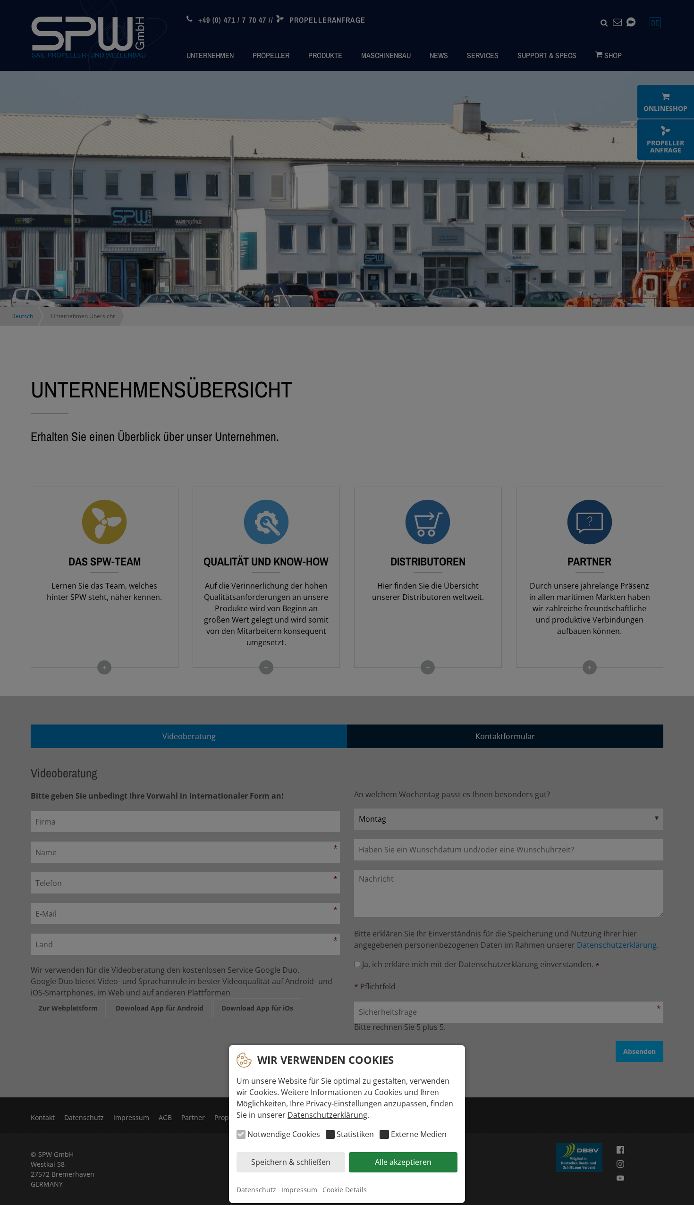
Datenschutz (256, 1189)
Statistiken (355, 1134)
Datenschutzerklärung (327, 1115)
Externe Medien (418, 1134)
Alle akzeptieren (403, 1162)
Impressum (299, 1189)
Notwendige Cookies (283, 1134)
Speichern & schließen (290, 1162)
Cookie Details (344, 1189)
